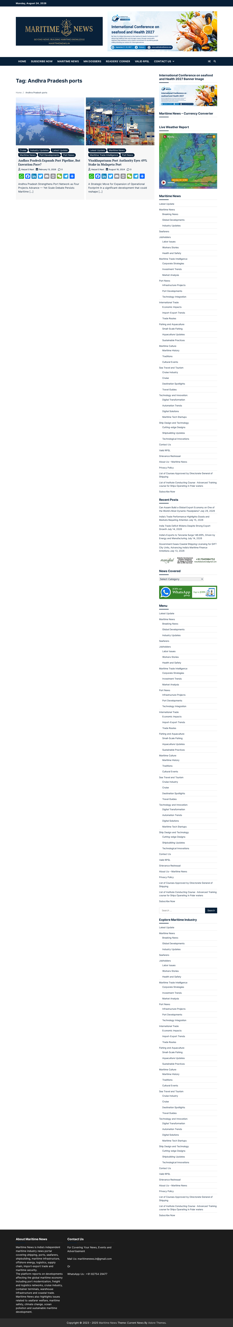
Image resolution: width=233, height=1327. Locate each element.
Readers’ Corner (118, 61)
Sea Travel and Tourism (171, 367)
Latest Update (60, 150)
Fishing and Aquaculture (171, 324)
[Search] (214, 61)
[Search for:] (182, 910)
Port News (68, 155)
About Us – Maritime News (173, 461)
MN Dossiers (92, 61)
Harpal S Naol (27, 169)
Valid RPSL (142, 61)
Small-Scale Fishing (172, 328)
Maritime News (68, 61)
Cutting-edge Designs (173, 427)
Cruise (23, 150)
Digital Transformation (173, 399)
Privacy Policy (166, 467)
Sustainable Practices (173, 340)
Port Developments (49, 155)
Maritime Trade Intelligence (104, 155)
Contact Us (162, 61)
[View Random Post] (209, 61)
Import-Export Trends (173, 312)
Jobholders (165, 237)
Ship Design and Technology (174, 422)
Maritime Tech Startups (174, 417)
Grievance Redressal (170, 456)
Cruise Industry (170, 372)
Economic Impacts (171, 307)
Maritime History (170, 350)
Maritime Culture (167, 346)
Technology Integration (174, 296)
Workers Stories (170, 247)
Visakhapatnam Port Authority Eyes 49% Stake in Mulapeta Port (117, 162)
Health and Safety (171, 253)
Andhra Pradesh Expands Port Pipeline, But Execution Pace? (49, 162)
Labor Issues (168, 241)
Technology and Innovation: (173, 395)
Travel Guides (169, 389)
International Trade (169, 302)
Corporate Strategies (173, 263)
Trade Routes (169, 318)
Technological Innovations (175, 438)
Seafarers (164, 231)
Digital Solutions (170, 411)
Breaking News (170, 214)
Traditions (167, 356)
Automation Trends (172, 405)
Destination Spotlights (173, 383)
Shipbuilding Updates (173, 433)
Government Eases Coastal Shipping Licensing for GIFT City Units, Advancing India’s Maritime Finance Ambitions (188, 547)
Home (22, 61)
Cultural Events (170, 362)
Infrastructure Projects (173, 285)
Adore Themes (157, 1322)
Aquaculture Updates (173, 334)
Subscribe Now (42, 61)
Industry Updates (39, 150)
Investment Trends (172, 269)
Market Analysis (170, 275)
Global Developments (173, 219)
